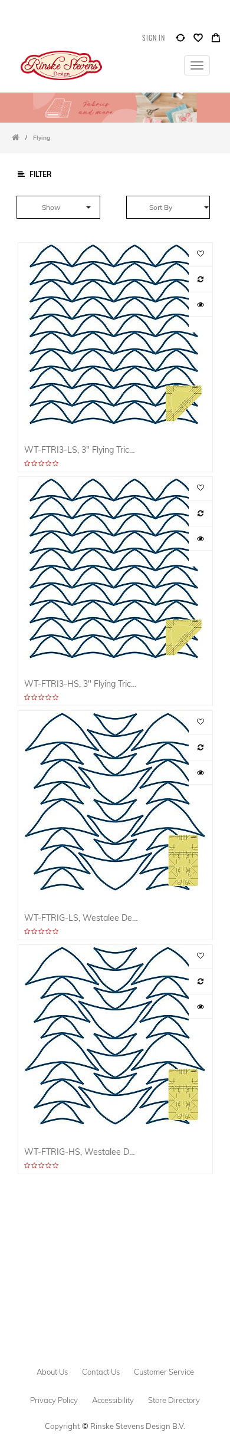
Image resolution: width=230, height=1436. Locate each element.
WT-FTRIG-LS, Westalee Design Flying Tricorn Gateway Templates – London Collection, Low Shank (81, 918)
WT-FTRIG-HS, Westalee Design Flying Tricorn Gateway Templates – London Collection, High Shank (81, 1152)
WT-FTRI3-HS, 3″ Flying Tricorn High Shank (81, 684)
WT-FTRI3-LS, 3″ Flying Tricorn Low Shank (81, 449)
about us (52, 1371)
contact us (101, 1371)
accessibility (113, 1400)
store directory (174, 1400)
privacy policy (54, 1400)
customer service (164, 1371)
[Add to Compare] (180, 40)
